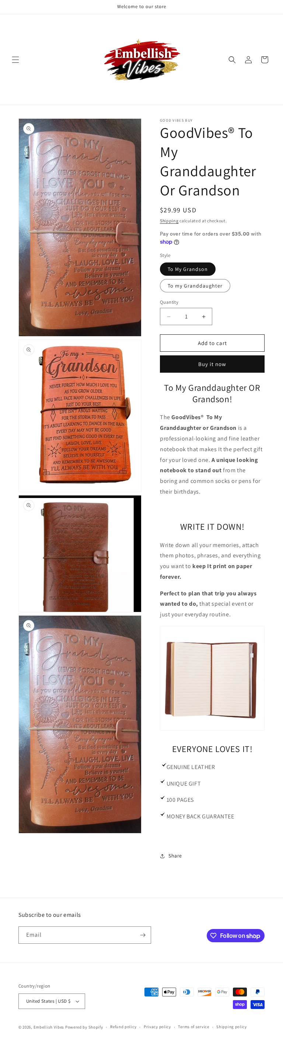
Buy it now (212, 364)
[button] (15, 60)
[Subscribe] (142, 935)
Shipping (169, 220)
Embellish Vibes (49, 1027)
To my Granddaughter (195, 285)
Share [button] (175, 855)
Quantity (169, 302)
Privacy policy (157, 1026)
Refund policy (123, 1026)
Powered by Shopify (84, 1027)
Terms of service (193, 1026)
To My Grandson (188, 269)
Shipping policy (231, 1026)
